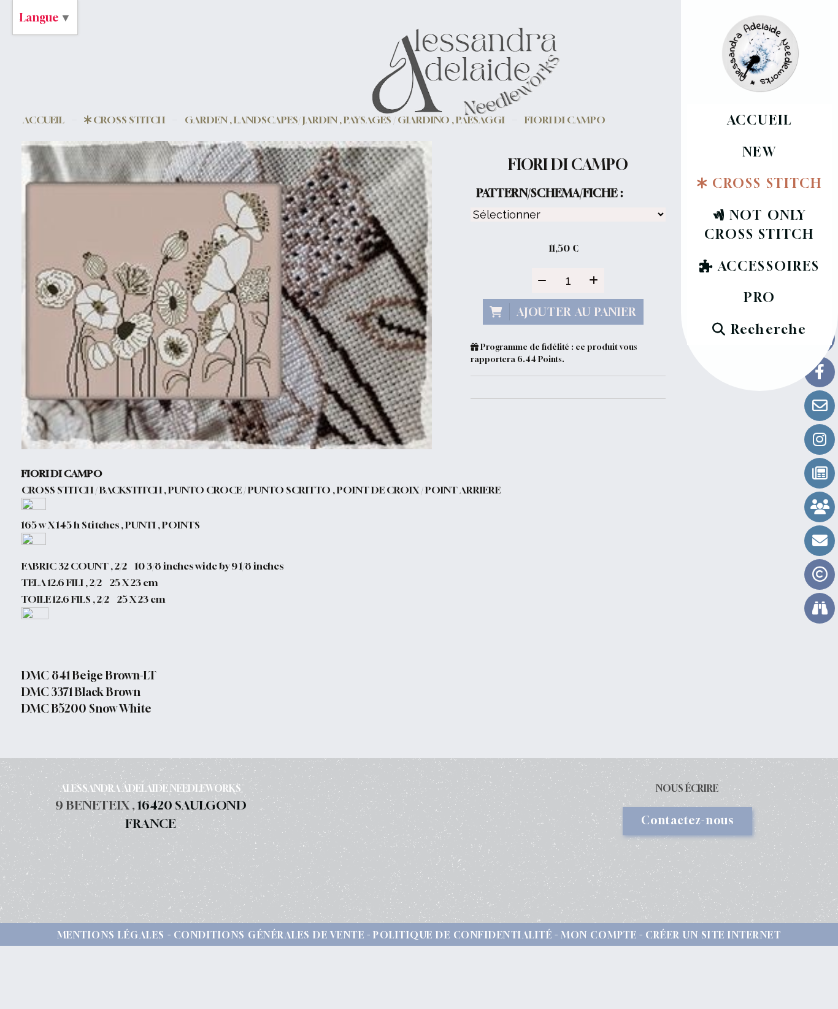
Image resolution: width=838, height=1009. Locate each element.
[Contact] (819, 405)
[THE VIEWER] (819, 608)
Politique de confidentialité (462, 934)
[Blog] (819, 473)
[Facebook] (819, 372)
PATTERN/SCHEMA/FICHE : (550, 192)
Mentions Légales (111, 934)
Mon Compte (599, 934)
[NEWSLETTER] (819, 540)
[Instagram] (819, 439)
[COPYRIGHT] (819, 574)
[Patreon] (819, 507)
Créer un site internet (713, 934)
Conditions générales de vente (269, 934)
